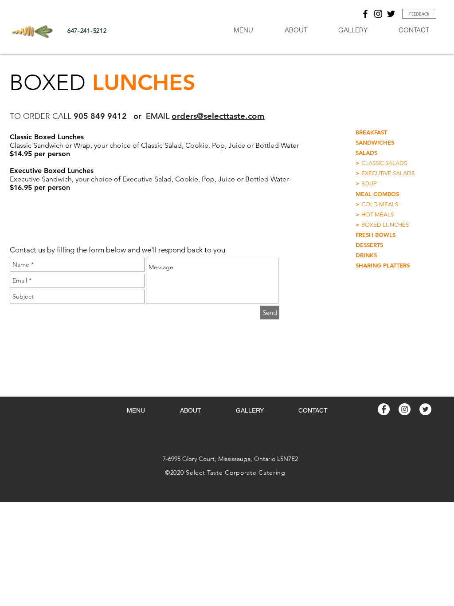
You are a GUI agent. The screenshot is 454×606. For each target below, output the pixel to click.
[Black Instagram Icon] (378, 13)
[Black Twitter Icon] (391, 13)
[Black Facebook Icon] (365, 13)
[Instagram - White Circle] (405, 409)
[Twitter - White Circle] (425, 409)
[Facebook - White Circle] (384, 409)
